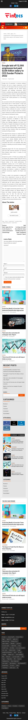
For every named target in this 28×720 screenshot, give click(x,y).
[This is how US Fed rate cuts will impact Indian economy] (14, 346)
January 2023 (4, 691)
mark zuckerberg (19, 654)
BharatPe (13, 643)
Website (5, 272)
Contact (13, 3)
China (19, 645)
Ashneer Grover (14, 641)
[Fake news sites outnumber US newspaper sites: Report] (14, 322)
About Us (19, 712)
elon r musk (4, 650)
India (15, 652)
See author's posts (14, 215)
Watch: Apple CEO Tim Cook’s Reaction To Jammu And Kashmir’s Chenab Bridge (7, 229)
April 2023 (3, 686)
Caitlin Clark (13, 645)
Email (5, 268)
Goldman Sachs (12, 650)
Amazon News (19, 636)
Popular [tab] (15, 435)
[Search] (24, 27)
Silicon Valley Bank (15, 661)
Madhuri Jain (11, 654)
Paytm (3, 658)
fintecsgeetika (13, 312)
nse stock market (15, 656)
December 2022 (4, 693)
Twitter (17, 665)
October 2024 (4, 678)
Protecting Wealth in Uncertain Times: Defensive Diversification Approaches (17, 441)
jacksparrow (12, 336)
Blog (16, 3)
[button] (5, 27)
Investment (5, 411)
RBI (14, 658)
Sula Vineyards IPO (22, 663)
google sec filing (18, 221)
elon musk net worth (20, 647)
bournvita (19, 643)
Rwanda (19, 658)
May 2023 (3, 684)
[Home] (2, 28)
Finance (5, 406)
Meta (3, 656)
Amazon (4, 636)
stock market (5, 663)
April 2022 (3, 697)
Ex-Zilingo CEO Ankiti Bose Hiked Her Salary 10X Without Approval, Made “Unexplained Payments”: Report (20, 230)
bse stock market (5, 645)
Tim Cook (12, 665)
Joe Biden (4, 654)
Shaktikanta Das (5, 661)
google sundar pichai (7, 222)
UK (17, 667)
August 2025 (4, 676)
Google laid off (11, 221)
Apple (3, 639)
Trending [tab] (22, 435)
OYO (22, 656)
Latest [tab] (6, 435)
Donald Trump (5, 647)
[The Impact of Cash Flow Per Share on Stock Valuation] (7, 448)
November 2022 (4, 695)
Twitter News (5, 667)
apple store (15, 639)
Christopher (13, 550)
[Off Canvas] (2, 1)
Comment (6, 245)
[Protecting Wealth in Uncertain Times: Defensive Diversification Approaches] (14, 297)
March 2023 (3, 689)
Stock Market (6, 413)
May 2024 (3, 682)
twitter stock (12, 667)
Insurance (5, 408)
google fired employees (7, 652)
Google (6, 221)
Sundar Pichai (14, 222)
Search (5, 392)
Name (5, 263)
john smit (5, 78)
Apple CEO (9, 639)
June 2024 (3, 680)
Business (3, 62)
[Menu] (5, 27)
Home (4, 712)
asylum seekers (5, 643)
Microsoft (8, 656)
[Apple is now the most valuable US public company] (7, 473)
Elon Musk (12, 647)
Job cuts (19, 652)
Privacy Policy (12, 712)
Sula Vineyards (13, 663)
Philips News (9, 658)
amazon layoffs (11, 636)
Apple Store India (5, 641)
